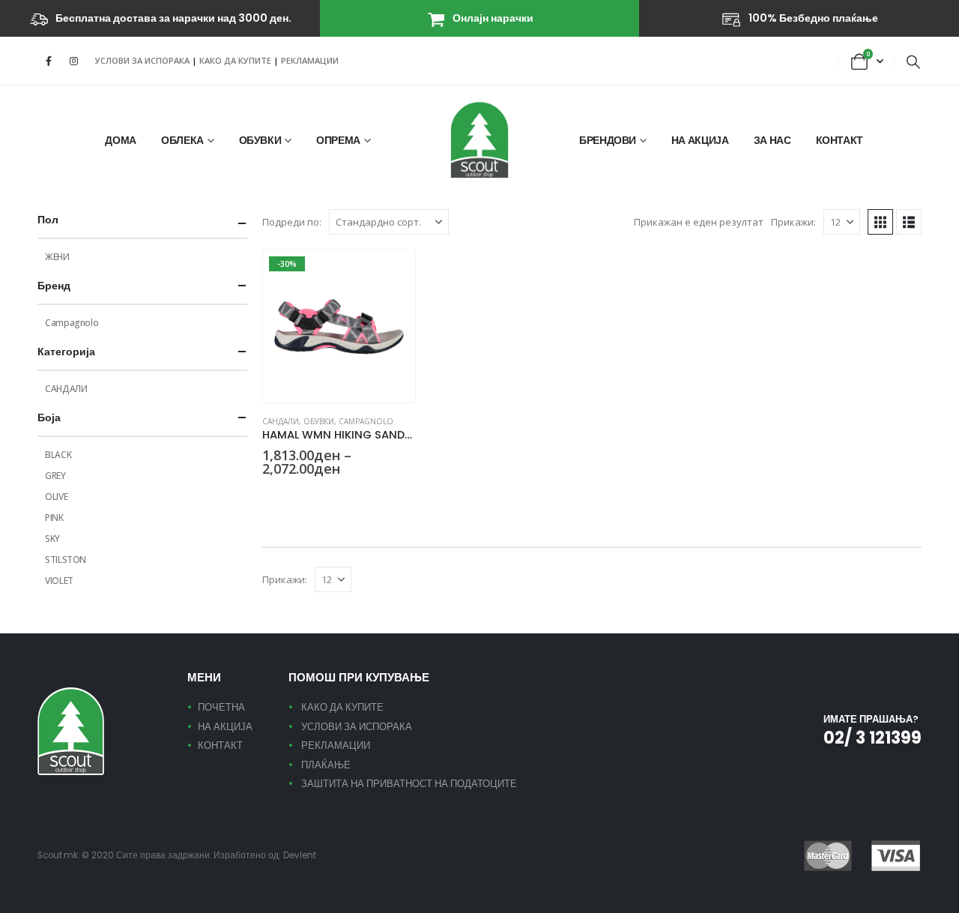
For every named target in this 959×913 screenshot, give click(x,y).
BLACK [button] (269, 496)
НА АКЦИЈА (700, 140)
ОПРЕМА (338, 140)
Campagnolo (366, 421)
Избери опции (390, 275)
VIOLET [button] (377, 496)
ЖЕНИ (57, 256)
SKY (52, 538)
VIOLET (59, 580)
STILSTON (65, 559)
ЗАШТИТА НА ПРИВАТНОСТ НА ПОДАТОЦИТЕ (409, 784)
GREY (55, 475)
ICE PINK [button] (395, 496)
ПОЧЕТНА (221, 707)
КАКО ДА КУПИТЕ (236, 60)
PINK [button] (323, 496)
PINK (54, 517)
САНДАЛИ (280, 421)
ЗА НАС (772, 140)
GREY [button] (287, 496)
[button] (913, 61)
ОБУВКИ (260, 140)
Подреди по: (291, 222)
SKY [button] (341, 496)
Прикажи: (793, 222)
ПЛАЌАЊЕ (326, 765)
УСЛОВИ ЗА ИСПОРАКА (142, 60)
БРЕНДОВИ (607, 140)
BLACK (58, 454)
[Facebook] (48, 60)
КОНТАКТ (840, 140)
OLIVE (56, 496)
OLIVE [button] (305, 496)
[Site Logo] (479, 139)
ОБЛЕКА (182, 140)
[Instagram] (73, 60)
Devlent (299, 855)
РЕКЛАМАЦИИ (310, 60)
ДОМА (120, 140)
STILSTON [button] (359, 496)
